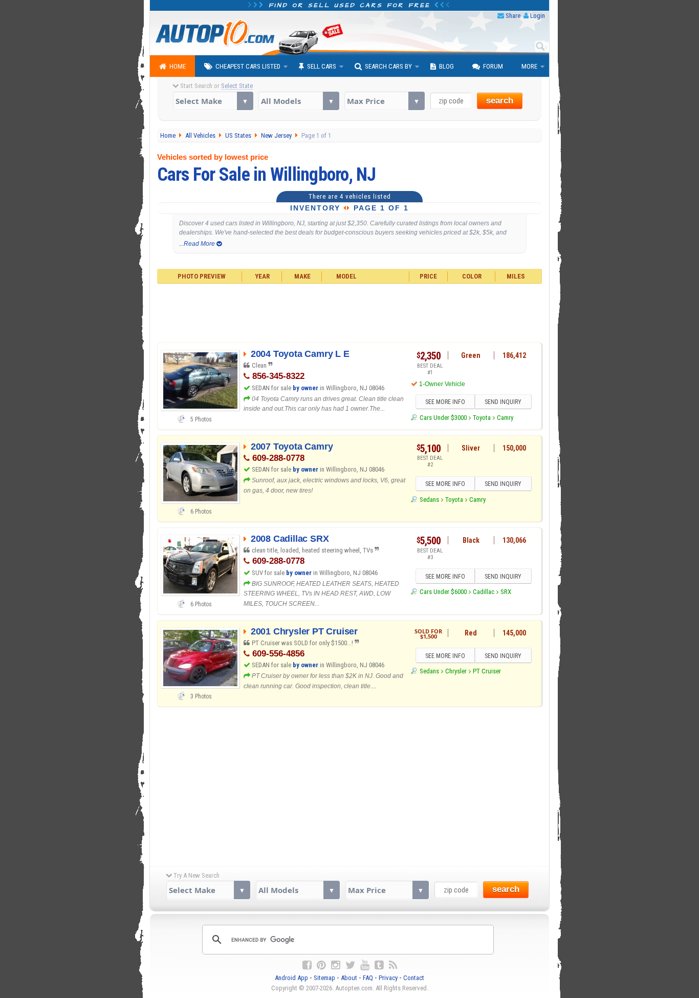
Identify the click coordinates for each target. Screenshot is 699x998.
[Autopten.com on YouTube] (364, 965)
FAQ (368, 978)
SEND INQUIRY (503, 402)
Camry (505, 417)
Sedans (429, 499)
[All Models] (298, 101)
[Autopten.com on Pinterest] (321, 965)
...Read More (197, 243)
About (349, 978)
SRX (505, 592)
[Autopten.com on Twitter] (350, 965)
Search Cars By (388, 66)
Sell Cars (321, 66)
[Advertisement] (349, 312)
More (529, 66)
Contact (413, 978)
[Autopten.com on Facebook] (307, 965)
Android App (291, 978)
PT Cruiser (487, 671)
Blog (446, 66)
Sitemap (324, 978)
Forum (493, 66)
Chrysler (456, 671)
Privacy (388, 978)
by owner (305, 388)
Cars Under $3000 (443, 417)
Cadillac (483, 592)
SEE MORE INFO (445, 402)
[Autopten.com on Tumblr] (379, 965)
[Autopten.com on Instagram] (335, 965)
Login (537, 15)
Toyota (482, 417)
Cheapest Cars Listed (247, 66)
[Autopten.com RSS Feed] (393, 965)
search (499, 100)
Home (177, 66)
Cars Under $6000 (443, 592)
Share (513, 15)
